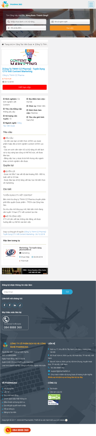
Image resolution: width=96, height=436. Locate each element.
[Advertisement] (45, 429)
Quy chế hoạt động (11, 395)
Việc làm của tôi (56, 392)
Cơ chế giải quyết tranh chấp (15, 406)
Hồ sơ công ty (9, 409)
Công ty (24, 365)
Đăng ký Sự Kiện (10, 412)
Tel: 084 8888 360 (57, 368)
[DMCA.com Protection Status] (68, 397)
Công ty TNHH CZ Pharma (13, 75)
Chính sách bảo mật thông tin (15, 399)
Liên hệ (6, 392)
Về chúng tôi (9, 389)
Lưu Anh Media (59, 420)
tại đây (80, 377)
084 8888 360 (13, 327)
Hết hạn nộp (25, 87)
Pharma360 (28, 420)
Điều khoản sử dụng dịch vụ (14, 402)
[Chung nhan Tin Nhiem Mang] (68, 402)
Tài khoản (53, 389)
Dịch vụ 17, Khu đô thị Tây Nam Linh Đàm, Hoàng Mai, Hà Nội (70, 350)
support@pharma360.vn (60, 371)
